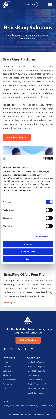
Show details (42, 236)
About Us (7, 375)
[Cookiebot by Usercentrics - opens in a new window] (41, 158)
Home (5, 362)
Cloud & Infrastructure (37, 371)
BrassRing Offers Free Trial (24, 274)
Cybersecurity (33, 375)
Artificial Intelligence (36, 366)
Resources (7, 384)
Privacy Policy (8, 405)
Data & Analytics (35, 379)
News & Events (9, 379)
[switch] (49, 210)
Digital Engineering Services (40, 384)
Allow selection (28, 251)
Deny (28, 259)
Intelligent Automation (37, 388)
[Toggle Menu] (50, 4)
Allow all (28, 244)
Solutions (7, 371)
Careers (6, 388)
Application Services (36, 362)
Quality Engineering (36, 393)
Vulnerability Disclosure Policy (40, 405)
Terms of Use (20, 405)
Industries (7, 366)
